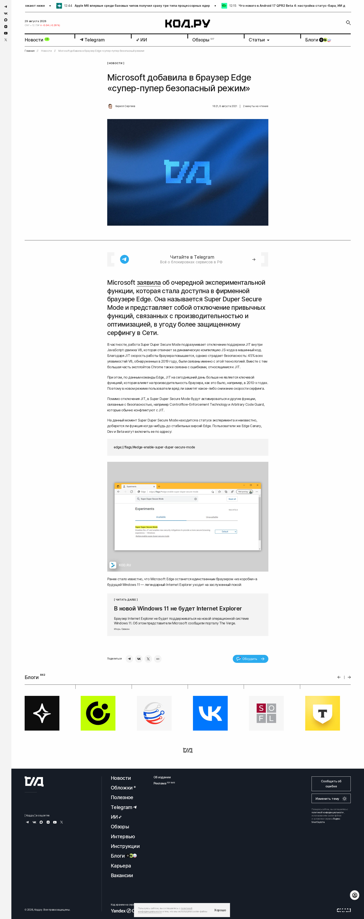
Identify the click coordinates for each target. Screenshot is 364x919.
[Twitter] (148, 659)
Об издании (162, 777)
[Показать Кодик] (354, 895)
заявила (149, 282)
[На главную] (187, 24)
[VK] (139, 659)
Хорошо (220, 910)
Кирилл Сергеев (125, 106)
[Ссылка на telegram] (6, 6)
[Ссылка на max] (6, 20)
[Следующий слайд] (349, 677)
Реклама (162, 783)
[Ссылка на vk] (6, 13)
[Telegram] (129, 659)
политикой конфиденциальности (328, 812)
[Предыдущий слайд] (339, 677)
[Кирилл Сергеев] (110, 106)
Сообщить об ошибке (331, 783)
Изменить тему (327, 798)
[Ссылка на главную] (34, 781)
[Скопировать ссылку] (158, 659)
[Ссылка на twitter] (6, 40)
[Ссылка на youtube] (6, 33)
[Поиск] (348, 22)
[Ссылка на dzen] (6, 27)
